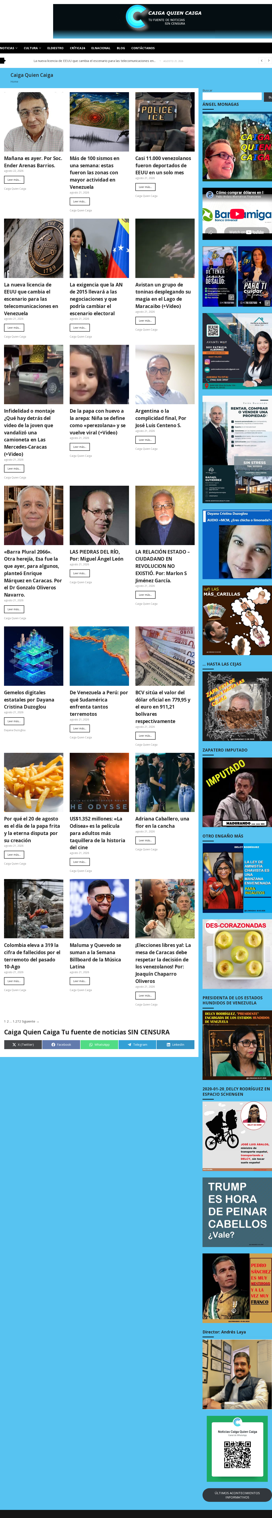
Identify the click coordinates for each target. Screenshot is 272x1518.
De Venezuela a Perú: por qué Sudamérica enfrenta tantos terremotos (99, 703)
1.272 (17, 1021)
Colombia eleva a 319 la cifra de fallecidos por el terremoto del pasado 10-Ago (32, 956)
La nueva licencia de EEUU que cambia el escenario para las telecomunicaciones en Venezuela (31, 299)
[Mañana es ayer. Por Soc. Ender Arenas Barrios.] (33, 122)
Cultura (31, 48)
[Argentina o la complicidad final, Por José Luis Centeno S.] (165, 374)
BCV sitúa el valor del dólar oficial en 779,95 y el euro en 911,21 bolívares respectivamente (163, 707)
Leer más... (14, 180)
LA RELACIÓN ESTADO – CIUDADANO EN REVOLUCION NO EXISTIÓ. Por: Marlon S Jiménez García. (162, 566)
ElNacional (100, 48)
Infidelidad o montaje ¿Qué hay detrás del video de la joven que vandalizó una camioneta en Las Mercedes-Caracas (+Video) (29, 432)
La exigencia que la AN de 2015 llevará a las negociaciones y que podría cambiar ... (93, 61)
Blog (121, 48)
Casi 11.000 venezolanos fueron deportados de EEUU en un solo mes (163, 165)
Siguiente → (30, 1021)
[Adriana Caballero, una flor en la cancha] (165, 782)
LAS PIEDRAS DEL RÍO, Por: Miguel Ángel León (96, 555)
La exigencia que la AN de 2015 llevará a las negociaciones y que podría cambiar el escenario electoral (96, 299)
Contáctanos (143, 48)
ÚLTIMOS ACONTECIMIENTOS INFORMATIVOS (237, 1495)
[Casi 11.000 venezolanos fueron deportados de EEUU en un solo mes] (165, 122)
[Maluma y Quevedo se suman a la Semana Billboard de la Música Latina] (99, 908)
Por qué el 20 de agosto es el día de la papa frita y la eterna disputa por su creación (32, 829)
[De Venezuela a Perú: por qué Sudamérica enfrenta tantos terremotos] (99, 656)
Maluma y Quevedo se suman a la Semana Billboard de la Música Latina (95, 956)
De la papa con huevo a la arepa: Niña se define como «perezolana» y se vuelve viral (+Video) (98, 422)
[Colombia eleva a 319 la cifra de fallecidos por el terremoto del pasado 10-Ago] (33, 908)
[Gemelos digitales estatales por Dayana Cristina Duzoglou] (33, 656)
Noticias (7, 48)
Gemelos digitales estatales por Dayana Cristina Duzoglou (29, 699)
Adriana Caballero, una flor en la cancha (162, 822)
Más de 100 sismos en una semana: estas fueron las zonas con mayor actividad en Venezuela (94, 172)
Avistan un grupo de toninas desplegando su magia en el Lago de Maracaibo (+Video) (163, 295)
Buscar (207, 90)
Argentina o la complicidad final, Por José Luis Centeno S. (160, 418)
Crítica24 (77, 48)
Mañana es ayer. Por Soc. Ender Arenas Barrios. (33, 162)
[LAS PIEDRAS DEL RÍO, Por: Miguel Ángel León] (99, 515)
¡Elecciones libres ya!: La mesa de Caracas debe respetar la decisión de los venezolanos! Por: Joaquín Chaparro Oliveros (163, 963)
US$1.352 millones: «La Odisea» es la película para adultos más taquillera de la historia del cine (97, 833)
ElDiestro (55, 48)
